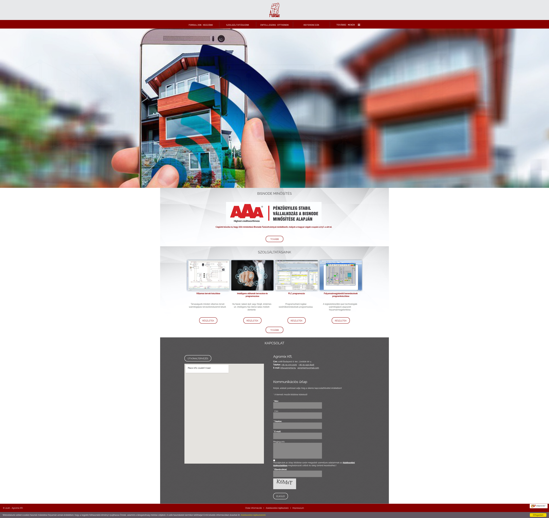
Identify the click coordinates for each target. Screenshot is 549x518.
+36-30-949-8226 (306, 365)
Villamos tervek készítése (208, 293)
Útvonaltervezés (198, 358)
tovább (274, 239)
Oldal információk (253, 508)
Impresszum (298, 508)
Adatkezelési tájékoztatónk (253, 515)
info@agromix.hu (288, 368)
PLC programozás (296, 293)
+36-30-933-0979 (289, 365)
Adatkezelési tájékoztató (277, 508)
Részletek (208, 320)
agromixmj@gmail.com (308, 368)
